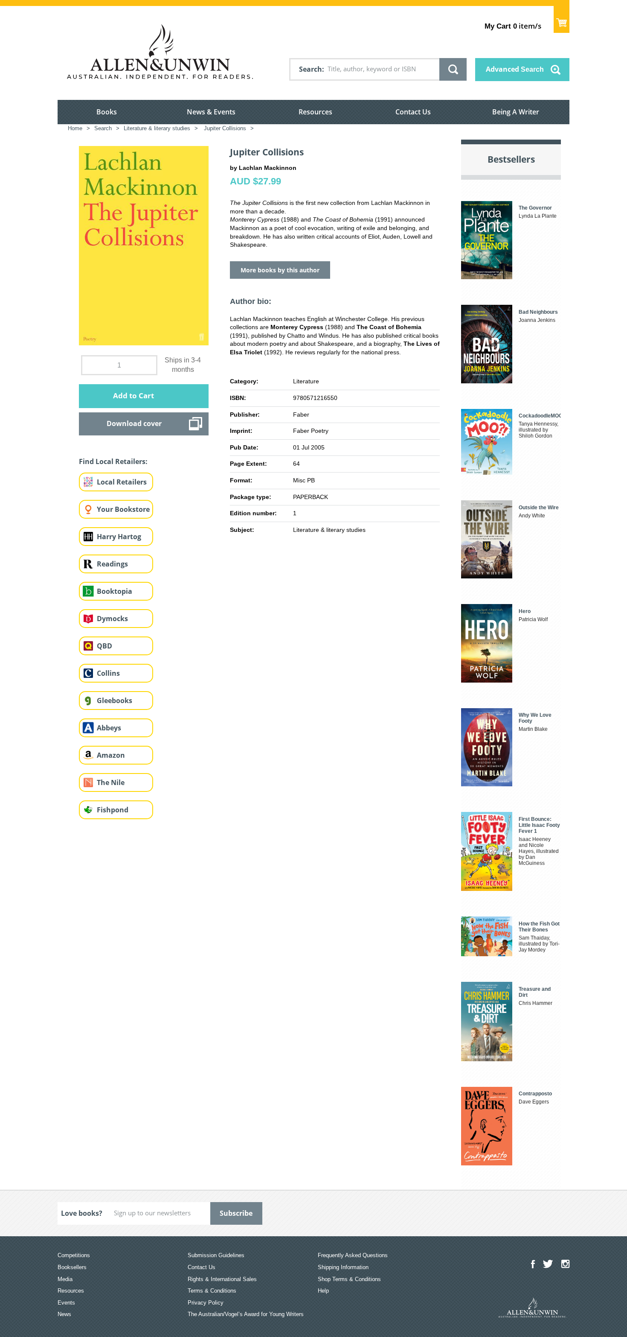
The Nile (111, 782)
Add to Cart (133, 395)
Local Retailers (122, 482)
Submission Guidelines (216, 1255)
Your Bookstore (123, 509)
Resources (315, 112)
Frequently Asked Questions (353, 1255)
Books (106, 112)
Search (310, 69)
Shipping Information (343, 1267)
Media (65, 1279)
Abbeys (109, 728)
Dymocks (112, 618)
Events (66, 1302)
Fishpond (112, 809)
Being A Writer (515, 112)
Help (323, 1290)
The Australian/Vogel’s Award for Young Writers (246, 1314)
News (64, 1314)
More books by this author (280, 270)
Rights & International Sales (222, 1279)
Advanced (515, 69)
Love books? (81, 1213)
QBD (104, 646)
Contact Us (413, 112)
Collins (108, 673)
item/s (513, 26)
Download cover (134, 423)
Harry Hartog (119, 536)
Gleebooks (114, 700)
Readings (112, 564)
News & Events (211, 112)
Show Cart (561, 19)
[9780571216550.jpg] (144, 245)
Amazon (111, 755)
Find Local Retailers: (113, 461)
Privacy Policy (206, 1302)
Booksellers (72, 1267)
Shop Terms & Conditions (349, 1279)
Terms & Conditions (212, 1290)
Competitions (74, 1255)
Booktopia (114, 591)
